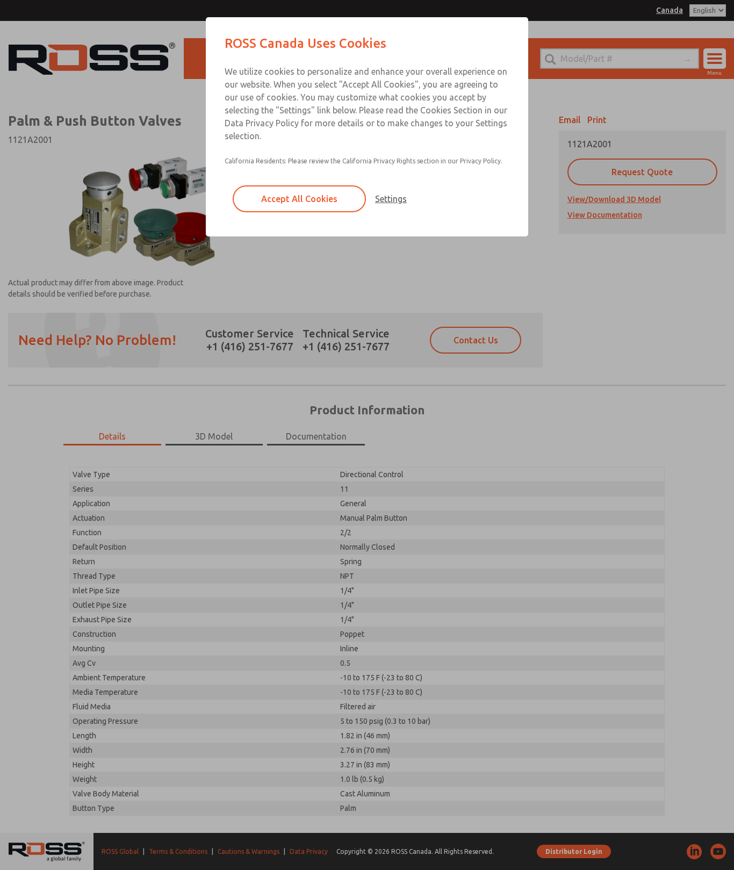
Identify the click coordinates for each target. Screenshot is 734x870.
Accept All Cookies (299, 199)
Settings (391, 199)
